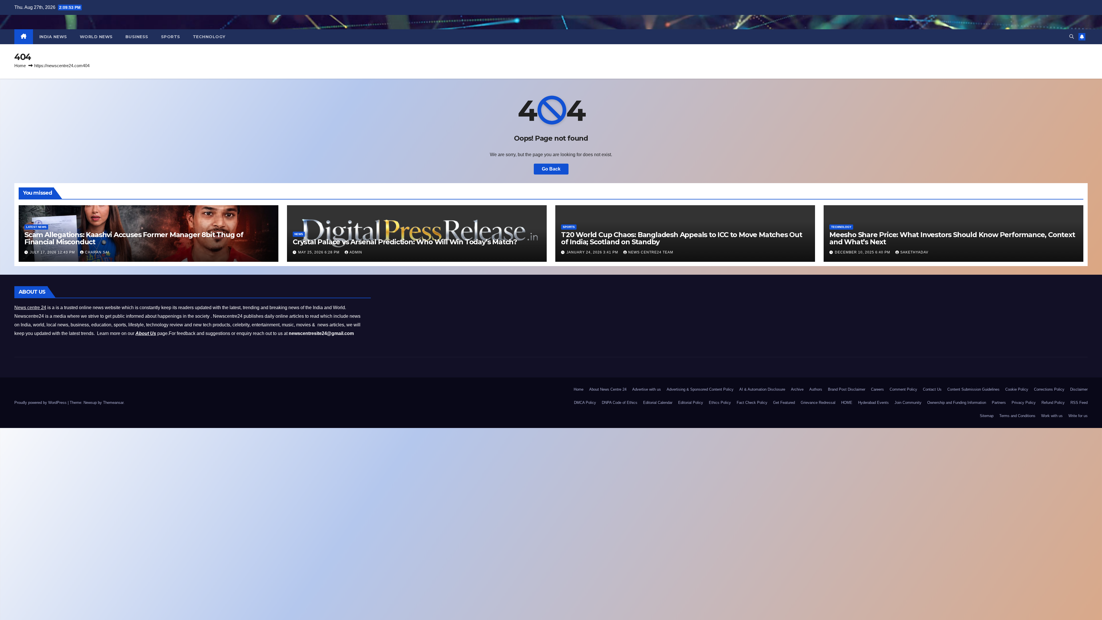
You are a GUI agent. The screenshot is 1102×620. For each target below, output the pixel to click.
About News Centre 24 (607, 389)
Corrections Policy (1049, 389)
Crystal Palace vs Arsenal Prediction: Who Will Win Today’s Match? (405, 242)
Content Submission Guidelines (973, 389)
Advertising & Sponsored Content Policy (700, 389)
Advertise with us (646, 389)
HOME (846, 402)
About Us (145, 333)
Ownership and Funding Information (956, 402)
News (298, 234)
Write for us (1078, 416)
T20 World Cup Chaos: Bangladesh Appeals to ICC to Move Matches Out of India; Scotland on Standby (681, 238)
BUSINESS (136, 36)
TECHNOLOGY (209, 36)
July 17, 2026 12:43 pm (53, 252)
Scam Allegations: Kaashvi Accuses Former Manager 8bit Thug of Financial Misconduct (133, 238)
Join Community (908, 402)
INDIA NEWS (53, 36)
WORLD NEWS (96, 36)
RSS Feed (1079, 402)
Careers (877, 389)
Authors (815, 389)
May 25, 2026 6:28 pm (319, 252)
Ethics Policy (720, 402)
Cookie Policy (1016, 389)
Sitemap (987, 416)
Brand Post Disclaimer (846, 389)
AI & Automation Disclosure (762, 389)
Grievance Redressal (818, 402)
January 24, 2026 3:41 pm (592, 252)
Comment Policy (903, 389)
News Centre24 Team (650, 252)
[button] (1071, 36)
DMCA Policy (585, 402)
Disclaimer (1079, 389)
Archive (797, 389)
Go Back (551, 168)
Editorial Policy (690, 402)
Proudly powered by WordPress (41, 402)
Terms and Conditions (1017, 416)
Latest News (36, 226)
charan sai (97, 252)
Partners (999, 402)
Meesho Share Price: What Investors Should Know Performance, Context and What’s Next (952, 238)
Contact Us (932, 389)
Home (20, 65)
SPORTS (170, 36)
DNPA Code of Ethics (619, 402)
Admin (356, 252)
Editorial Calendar (657, 402)
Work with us (1052, 416)
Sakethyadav (914, 252)
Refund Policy (1053, 402)
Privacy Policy (1024, 402)
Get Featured (784, 402)
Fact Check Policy (752, 402)
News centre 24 (30, 307)
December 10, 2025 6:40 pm (863, 252)
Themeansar (113, 402)
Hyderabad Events (873, 402)
